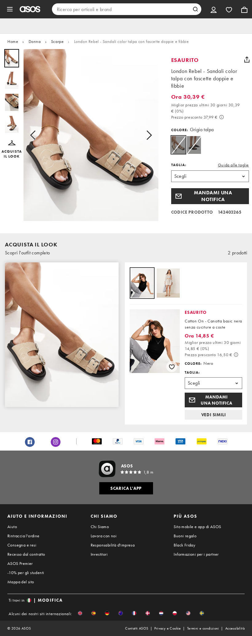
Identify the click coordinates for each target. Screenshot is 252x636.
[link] (178, 144)
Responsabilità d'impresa (113, 550)
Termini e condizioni (203, 633)
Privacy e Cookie (167, 633)
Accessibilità (235, 633)
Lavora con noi (104, 540)
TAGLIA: (178, 164)
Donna (35, 41)
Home (12, 41)
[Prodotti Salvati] (229, 9)
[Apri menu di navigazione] (10, 9)
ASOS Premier (20, 568)
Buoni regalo (185, 540)
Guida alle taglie (233, 165)
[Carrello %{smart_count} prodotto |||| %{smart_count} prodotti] (244, 9)
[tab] (142, 283)
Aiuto (12, 531)
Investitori (99, 559)
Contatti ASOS (136, 633)
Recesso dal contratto (26, 559)
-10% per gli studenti (25, 577)
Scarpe (57, 41)
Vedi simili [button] (213, 414)
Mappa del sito (20, 586)
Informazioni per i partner (196, 559)
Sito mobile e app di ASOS (197, 531)
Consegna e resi (21, 550)
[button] (12, 149)
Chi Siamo (100, 531)
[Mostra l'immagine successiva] (147, 135)
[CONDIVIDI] (247, 59)
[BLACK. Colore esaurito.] (194, 144)
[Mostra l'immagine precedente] (35, 135)
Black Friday (184, 550)
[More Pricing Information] (222, 117)
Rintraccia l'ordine (23, 540)
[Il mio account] (213, 9)
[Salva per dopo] (172, 366)
